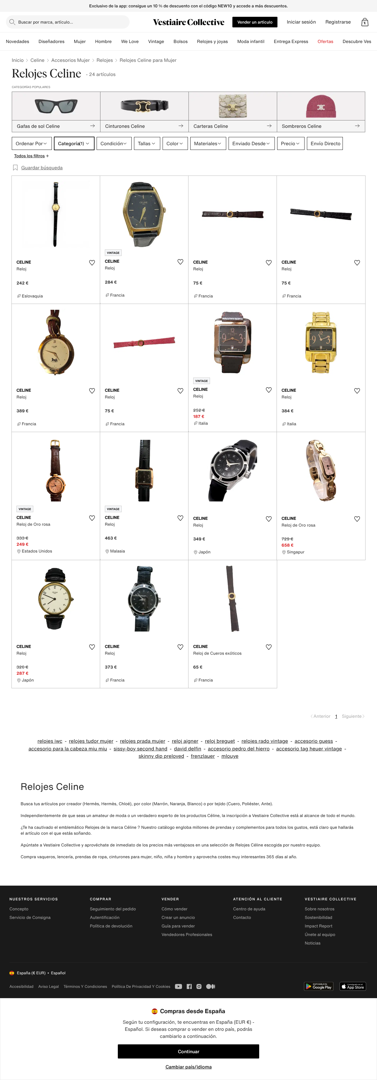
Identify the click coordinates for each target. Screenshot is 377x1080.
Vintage (156, 41)
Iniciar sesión (301, 22)
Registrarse (338, 22)
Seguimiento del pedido (113, 909)
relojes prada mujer (142, 741)
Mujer (80, 41)
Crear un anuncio (178, 917)
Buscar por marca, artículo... (45, 22)
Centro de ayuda (249, 909)
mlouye (230, 756)
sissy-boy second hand (140, 748)
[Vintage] (168, 41)
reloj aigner (185, 741)
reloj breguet (220, 741)
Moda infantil (250, 41)
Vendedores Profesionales (186, 935)
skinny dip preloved (161, 756)
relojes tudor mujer (91, 741)
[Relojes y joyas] (232, 41)
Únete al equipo (320, 935)
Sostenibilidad (319, 917)
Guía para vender (178, 926)
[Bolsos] (192, 41)
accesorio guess (314, 741)
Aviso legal (48, 986)
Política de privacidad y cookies (141, 986)
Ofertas (325, 41)
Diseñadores (52, 41)
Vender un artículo (254, 22)
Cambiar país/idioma (189, 1066)
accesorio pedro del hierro (239, 748)
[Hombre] (116, 41)
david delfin (187, 748)
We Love (130, 41)
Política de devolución (111, 926)
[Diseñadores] (69, 41)
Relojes (105, 60)
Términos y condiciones (85, 986)
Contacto (242, 917)
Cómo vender (174, 909)
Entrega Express (291, 41)
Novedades (17, 41)
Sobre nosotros (320, 909)
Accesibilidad (21, 986)
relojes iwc (49, 741)
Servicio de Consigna (30, 917)
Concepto (18, 909)
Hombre (103, 41)
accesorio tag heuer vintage (309, 748)
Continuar (188, 1051)
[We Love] (143, 41)
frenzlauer (203, 756)
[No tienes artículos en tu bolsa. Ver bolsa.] (365, 22)
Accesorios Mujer (70, 60)
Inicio (18, 60)
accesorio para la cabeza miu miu (68, 748)
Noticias (312, 943)
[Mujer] (90, 41)
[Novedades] (34, 41)
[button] (365, 22)
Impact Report (319, 926)
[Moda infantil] (269, 41)
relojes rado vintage (265, 741)
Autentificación (105, 917)
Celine (37, 60)
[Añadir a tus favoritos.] (91, 262)
